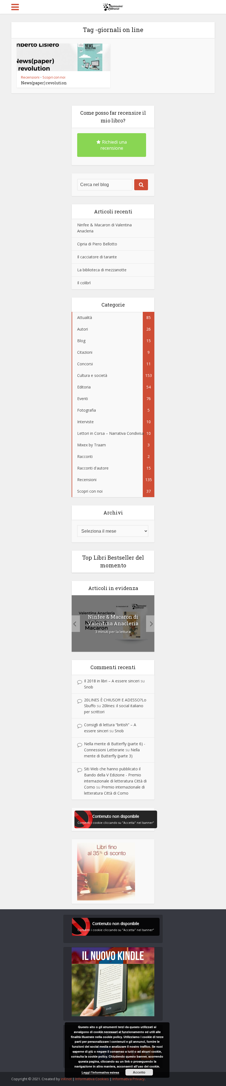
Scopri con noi (53, 77)
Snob (88, 687)
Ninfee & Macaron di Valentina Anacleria (113, 620)
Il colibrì (84, 282)
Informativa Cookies (92, 1078)
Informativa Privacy (128, 1078)
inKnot (66, 1078)
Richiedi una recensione (113, 145)
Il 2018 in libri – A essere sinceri (111, 680)
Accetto (139, 1072)
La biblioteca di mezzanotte (102, 269)
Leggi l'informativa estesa (100, 1072)
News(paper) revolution (44, 82)
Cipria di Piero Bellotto (97, 243)
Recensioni (30, 77)
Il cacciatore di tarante (97, 256)
